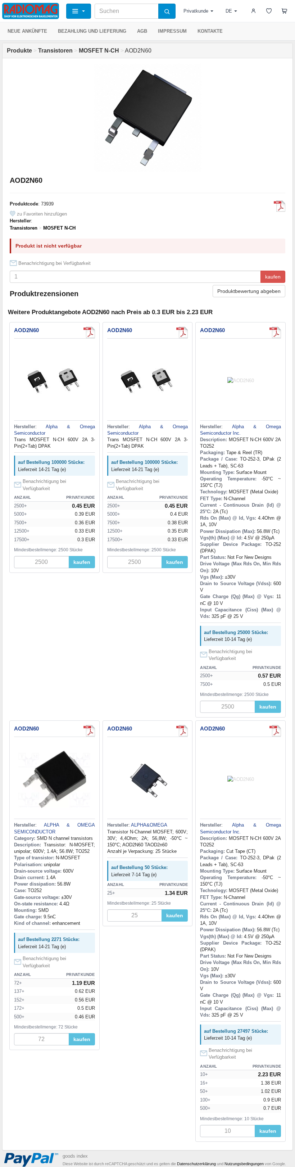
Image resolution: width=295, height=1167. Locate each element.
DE (229, 11)
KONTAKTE (210, 31)
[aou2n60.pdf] (89, 332)
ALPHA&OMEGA (149, 825)
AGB (142, 31)
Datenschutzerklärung (196, 1164)
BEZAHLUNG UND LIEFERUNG (92, 31)
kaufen (273, 277)
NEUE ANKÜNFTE (27, 31)
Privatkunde (195, 11)
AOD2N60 (26, 330)
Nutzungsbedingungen (244, 1164)
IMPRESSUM (172, 31)
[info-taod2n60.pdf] (182, 731)
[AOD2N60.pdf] (279, 206)
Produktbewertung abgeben (249, 291)
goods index (75, 1156)
